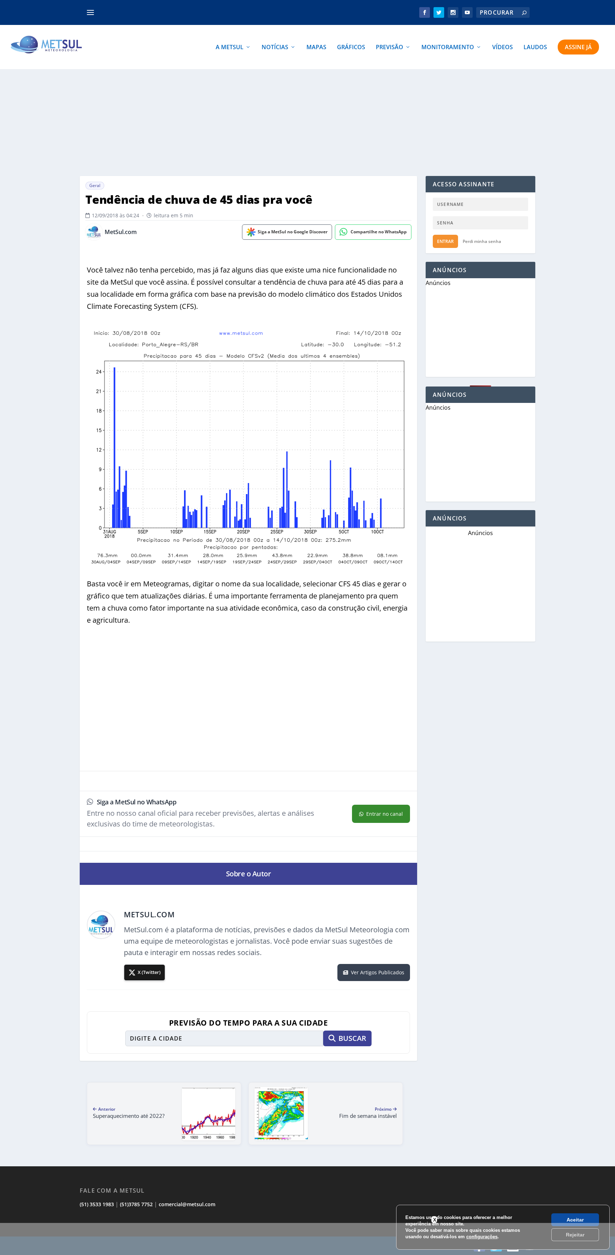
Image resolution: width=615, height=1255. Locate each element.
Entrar (445, 241)
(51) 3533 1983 (97, 1204)
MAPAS (316, 47)
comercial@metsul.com (187, 1204)
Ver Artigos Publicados (377, 972)
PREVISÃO (389, 47)
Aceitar (575, 1220)
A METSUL (229, 47)
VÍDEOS (502, 47)
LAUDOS (535, 47)
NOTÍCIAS (275, 47)
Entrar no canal (384, 813)
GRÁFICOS (351, 47)
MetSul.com (121, 232)
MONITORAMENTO (447, 47)
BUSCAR (352, 1038)
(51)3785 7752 (136, 1204)
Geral (94, 185)
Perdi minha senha (482, 241)
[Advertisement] (307, 122)
